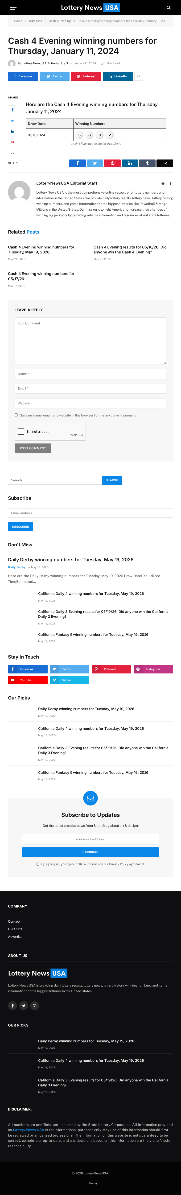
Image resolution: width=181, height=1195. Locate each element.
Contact (14, 921)
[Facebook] (12, 109)
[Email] (12, 153)
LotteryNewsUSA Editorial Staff (45, 63)
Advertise (15, 936)
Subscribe (20, 526)
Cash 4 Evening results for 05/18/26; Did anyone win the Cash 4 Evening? (130, 250)
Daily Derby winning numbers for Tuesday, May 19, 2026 (71, 559)
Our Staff (15, 929)
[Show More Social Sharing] (138, 76)
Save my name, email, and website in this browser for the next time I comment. (78, 415)
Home (93, 1183)
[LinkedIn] (12, 131)
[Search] (168, 7)
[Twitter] (12, 120)
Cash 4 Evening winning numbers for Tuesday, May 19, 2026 (41, 250)
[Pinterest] (12, 142)
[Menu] (13, 7)
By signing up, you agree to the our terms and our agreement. (93, 864)
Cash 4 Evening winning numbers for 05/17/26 (41, 276)
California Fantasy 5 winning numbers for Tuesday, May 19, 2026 (93, 634)
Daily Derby (17, 567)
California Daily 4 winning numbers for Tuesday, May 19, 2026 (91, 593)
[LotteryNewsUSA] (90, 7)
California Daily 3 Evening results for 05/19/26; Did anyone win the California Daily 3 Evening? (103, 614)
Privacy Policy (118, 864)
